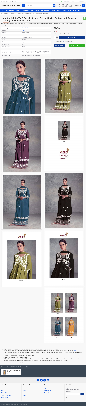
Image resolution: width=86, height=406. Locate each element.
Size (55, 31)
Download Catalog (59, 45)
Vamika (24, 30)
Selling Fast (4, 366)
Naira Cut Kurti (6, 13)
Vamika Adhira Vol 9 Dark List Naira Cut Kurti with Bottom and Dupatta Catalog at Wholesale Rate (14, 370)
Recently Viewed (23, 366)
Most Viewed (13, 366)
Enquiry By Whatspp (77, 45)
